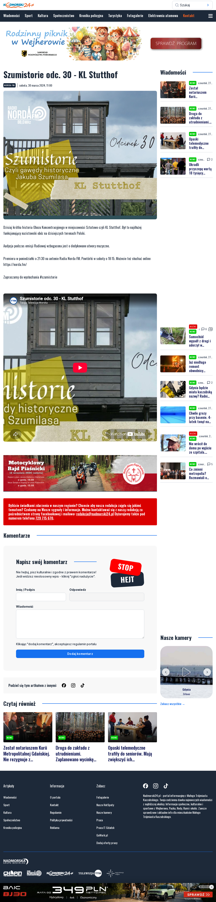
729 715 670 (44, 518)
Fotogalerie (135, 15)
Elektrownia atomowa (163, 15)
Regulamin (55, 812)
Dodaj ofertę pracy (106, 843)
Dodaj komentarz (80, 653)
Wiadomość (24, 606)
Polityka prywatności (61, 820)
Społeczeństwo (63, 15)
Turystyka (115, 15)
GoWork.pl (102, 835)
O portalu (55, 797)
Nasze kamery (104, 812)
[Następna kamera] (207, 672)
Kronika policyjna (91, 15)
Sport (29, 15)
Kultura (43, 15)
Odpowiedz (77, 589)
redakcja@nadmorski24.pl (95, 513)
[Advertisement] (186, 251)
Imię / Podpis (25, 589)
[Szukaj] (208, 5)
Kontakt (188, 15)
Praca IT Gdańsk (105, 828)
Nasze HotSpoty (105, 805)
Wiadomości (11, 15)
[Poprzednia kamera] (166, 672)
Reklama (54, 828)
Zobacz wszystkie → (172, 704)
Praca (99, 820)
